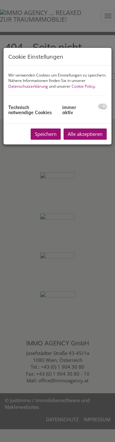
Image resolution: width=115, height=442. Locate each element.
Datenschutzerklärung (28, 86)
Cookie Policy (83, 86)
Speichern (46, 134)
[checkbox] (102, 106)
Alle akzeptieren (85, 134)
